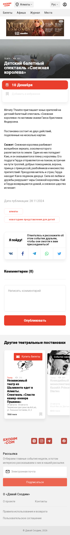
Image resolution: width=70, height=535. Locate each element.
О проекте (9, 501)
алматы (13, 211)
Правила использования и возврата (25, 511)
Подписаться (35, 482)
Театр (7, 59)
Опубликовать (35, 320)
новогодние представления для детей (32, 219)
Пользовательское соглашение (22, 518)
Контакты (41, 501)
